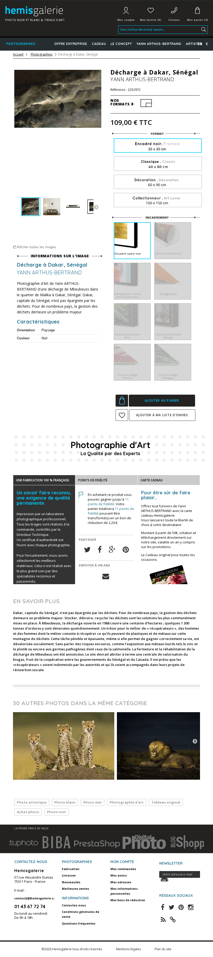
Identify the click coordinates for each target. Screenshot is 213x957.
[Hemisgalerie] (45, 11)
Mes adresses (120, 882)
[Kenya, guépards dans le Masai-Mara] (63, 746)
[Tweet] (87, 549)
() (197, 19)
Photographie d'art (127, 802)
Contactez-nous (74, 905)
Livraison (69, 875)
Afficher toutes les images (36, 247)
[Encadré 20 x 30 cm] (157, 146)
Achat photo (28, 812)
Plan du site (163, 949)
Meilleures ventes (75, 889)
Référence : (118, 89)
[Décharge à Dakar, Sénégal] (30, 206)
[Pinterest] (125, 549)
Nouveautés (71, 882)
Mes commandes (123, 869)
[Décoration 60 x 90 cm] (158, 182)
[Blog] (173, 919)
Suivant (96, 207)
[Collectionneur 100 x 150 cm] (158, 200)
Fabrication (70, 869)
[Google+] (112, 549)
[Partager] (100, 549)
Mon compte (126, 19)
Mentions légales (129, 949)
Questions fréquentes (78, 923)
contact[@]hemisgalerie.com (36, 898)
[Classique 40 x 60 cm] (158, 164)
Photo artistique (31, 802)
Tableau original (165, 802)
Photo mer (92, 802)
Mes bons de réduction (127, 900)
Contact (174, 19)
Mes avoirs (118, 875)
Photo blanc (65, 802)
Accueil (18, 54)
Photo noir (56, 812)
